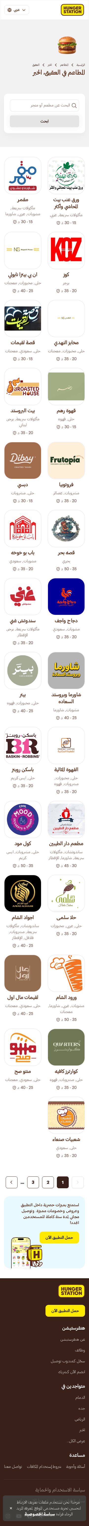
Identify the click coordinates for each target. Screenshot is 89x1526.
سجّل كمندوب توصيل (68, 1361)
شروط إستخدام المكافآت (44, 1467)
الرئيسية (81, 64)
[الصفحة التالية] (12, 1182)
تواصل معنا (13, 1467)
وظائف (80, 1350)
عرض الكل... (76, 1441)
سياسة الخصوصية (39, 1514)
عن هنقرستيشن (72, 1339)
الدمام (80, 1398)
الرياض (80, 1419)
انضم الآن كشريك (71, 1372)
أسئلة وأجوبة (75, 1467)
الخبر (50, 64)
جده (81, 1408)
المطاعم (64, 64)
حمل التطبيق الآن (59, 1238)
